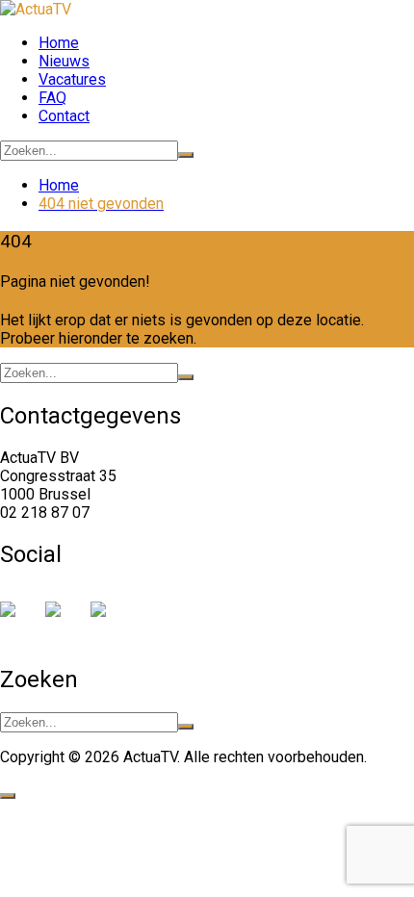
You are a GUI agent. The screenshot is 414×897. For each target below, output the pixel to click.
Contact (64, 116)
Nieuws (64, 61)
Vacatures (72, 79)
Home (59, 43)
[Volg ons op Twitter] (60, 617)
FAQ (52, 98)
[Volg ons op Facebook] (15, 617)
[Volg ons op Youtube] (106, 617)
